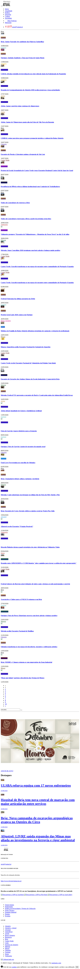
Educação (4, 182)
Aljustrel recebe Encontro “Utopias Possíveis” (17, 526)
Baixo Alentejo (6, 321)
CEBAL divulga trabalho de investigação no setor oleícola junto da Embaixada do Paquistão (33, 74)
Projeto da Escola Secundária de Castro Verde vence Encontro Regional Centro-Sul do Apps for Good (37, 170)
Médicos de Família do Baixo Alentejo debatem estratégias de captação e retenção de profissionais (35, 331)
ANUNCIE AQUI (7, 771)
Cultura (3, 37)
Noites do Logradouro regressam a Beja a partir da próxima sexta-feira (26, 219)
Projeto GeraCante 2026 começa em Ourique (16, 315)
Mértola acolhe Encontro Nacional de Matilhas (17, 631)
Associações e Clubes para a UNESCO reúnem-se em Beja (21, 599)
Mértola (3, 240)
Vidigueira (4, 224)
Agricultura (4, 559)
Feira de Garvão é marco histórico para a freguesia (19, 431)
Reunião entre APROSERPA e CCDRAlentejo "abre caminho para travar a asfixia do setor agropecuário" (38, 563)
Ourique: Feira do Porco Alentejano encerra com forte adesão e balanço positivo (29, 615)
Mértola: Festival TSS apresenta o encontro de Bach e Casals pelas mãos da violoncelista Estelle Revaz (37, 395)
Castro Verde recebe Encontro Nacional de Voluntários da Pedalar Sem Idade (28, 363)
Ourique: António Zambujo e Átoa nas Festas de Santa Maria (22, 58)
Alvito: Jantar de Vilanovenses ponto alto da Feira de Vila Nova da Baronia (27, 122)
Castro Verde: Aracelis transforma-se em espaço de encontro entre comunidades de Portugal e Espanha (37, 266)
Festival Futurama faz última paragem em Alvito (18, 299)
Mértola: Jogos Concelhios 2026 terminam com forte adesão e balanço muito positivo (30, 250)
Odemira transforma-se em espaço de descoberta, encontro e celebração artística (29, 647)
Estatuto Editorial (10, 912)
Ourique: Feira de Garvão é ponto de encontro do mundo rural (23, 446)
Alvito (3, 96)
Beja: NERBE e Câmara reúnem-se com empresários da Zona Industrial (26, 662)
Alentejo (3, 64)
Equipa (7, 914)
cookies (14, 967)
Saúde (3, 327)
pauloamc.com (56, 963)
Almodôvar (8, 932)
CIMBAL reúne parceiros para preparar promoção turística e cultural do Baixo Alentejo (32, 138)
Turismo (3, 458)
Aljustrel (3, 517)
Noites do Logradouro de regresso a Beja (15, 203)
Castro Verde (5, 160)
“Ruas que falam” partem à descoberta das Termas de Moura (22, 678)
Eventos (7, 916)
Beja (2, 31)
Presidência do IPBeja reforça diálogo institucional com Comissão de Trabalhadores (30, 186)
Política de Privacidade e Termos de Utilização (20, 908)
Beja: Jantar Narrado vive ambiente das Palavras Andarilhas (22, 42)
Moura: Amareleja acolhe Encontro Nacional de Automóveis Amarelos (25, 347)
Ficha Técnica (9, 910)
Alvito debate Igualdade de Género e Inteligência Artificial (21, 411)
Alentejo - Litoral (10, 928)
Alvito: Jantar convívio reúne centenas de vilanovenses (20, 106)
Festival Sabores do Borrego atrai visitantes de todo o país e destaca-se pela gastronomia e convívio (35, 584)
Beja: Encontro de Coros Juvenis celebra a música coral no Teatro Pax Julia (27, 511)
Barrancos (8, 937)
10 (6, 704)
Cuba (7, 943)
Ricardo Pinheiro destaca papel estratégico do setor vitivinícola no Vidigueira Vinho (30, 547)
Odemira (4, 144)
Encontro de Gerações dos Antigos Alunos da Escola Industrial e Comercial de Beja (30, 379)
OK (77, 967)
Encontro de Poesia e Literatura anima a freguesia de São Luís (23, 154)
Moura (3, 337)
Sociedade (4, 166)
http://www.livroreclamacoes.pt (11, 881)
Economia (4, 658)
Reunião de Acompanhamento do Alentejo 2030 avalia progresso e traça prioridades (30, 90)
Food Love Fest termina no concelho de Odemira (18, 462)
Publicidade (9, 907)
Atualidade (4, 70)
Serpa (3, 553)
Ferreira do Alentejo (11, 945)
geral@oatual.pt (17, 27)
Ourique (3, 48)
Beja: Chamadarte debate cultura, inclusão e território (20, 479)
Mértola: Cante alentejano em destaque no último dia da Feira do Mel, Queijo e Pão (30, 495)
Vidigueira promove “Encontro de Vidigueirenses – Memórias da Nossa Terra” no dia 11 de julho (35, 234)
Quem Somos (9, 905)
